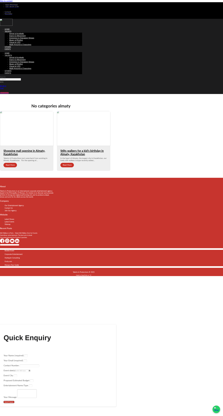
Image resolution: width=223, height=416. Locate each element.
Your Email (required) (13, 361)
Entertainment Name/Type (16, 386)
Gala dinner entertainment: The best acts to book (16, 235)
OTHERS (8, 47)
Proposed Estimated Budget (17, 381)
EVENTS (8, 49)
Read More (10, 165)
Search (3, 77)
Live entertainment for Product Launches (13, 237)
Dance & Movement (17, 36)
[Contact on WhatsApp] (216, 409)
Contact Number (12, 366)
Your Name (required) (14, 356)
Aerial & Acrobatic (16, 34)
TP (90, 275)
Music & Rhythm (16, 40)
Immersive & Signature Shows (21, 38)
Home (7, 29)
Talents (8, 31)
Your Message (10, 397)
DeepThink (84, 275)
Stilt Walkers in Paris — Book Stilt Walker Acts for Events (18, 233)
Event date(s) (10, 371)
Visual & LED (14, 42)
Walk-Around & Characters (20, 45)
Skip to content (6, 1)
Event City (9, 376)
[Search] (1, 82)
